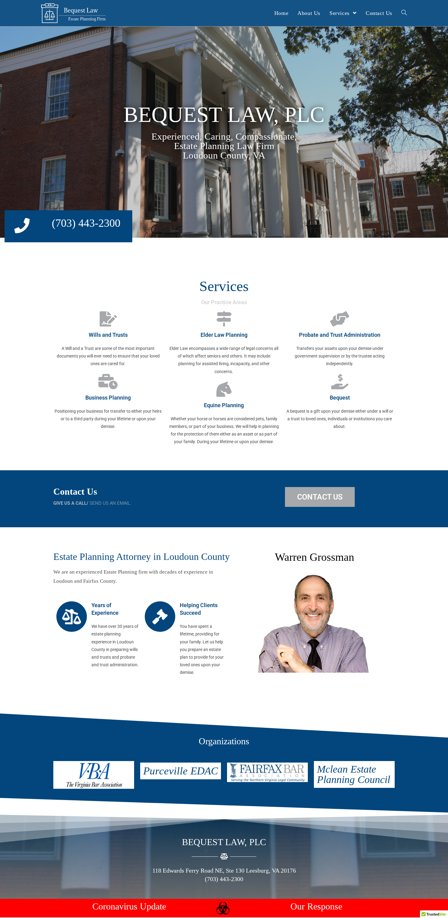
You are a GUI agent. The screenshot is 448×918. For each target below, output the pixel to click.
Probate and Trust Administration (339, 335)
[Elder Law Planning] (224, 318)
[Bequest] (339, 381)
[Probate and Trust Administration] (339, 318)
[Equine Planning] (224, 389)
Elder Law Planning (224, 335)
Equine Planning (224, 405)
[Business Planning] (108, 381)
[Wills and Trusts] (108, 318)
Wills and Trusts (108, 335)
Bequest (340, 397)
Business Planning (108, 397)
